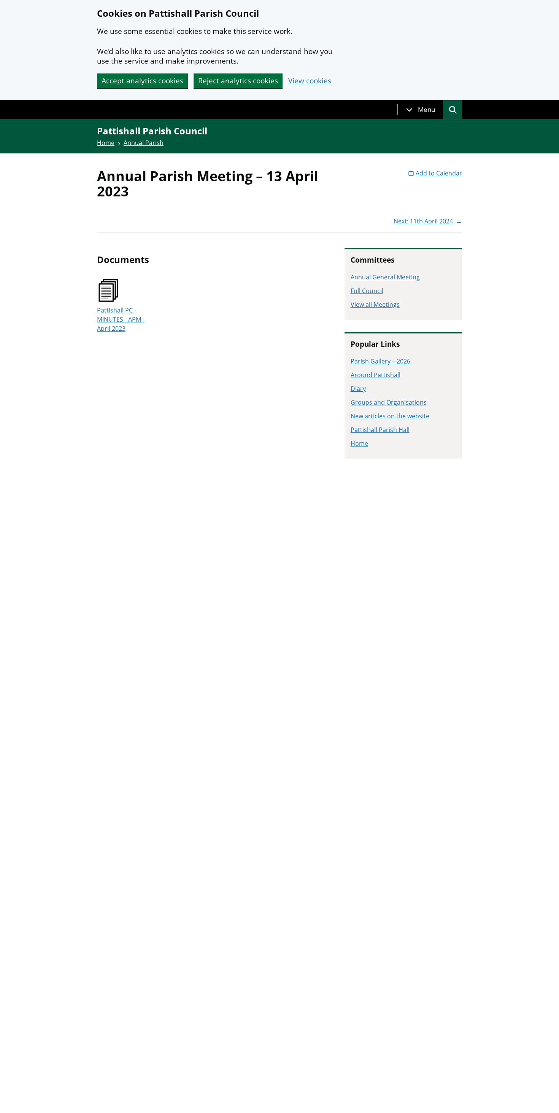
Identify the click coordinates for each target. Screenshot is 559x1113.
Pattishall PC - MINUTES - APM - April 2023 (121, 319)
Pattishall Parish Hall (380, 430)
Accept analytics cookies (142, 81)
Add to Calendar (439, 173)
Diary (358, 388)
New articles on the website (390, 416)
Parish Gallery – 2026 (380, 361)
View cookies (309, 81)
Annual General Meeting (385, 277)
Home (105, 143)
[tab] (420, 109)
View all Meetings (375, 304)
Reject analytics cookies (238, 81)
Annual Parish (144, 143)
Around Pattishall (375, 375)
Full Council (367, 291)
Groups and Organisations (389, 402)
